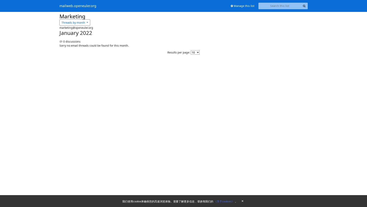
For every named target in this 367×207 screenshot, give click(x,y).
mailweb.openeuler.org (77, 6)
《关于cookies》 (224, 201)
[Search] (304, 6)
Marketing (72, 16)
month (74, 22)
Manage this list (243, 6)
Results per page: (178, 52)
